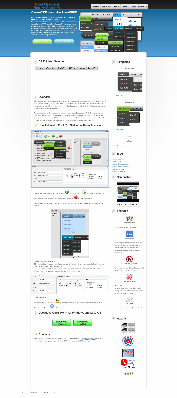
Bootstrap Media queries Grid (120, 166)
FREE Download (42, 41)
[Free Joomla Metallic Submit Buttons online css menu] (128, 377)
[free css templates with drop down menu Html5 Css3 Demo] (128, 206)
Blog (134, 7)
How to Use (106, 7)
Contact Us (142, 7)
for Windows (61, 322)
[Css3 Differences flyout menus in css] (128, 369)
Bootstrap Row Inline (117, 169)
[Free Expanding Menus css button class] (128, 358)
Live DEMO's (64, 41)
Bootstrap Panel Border (118, 171)
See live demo (119, 96)
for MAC (82, 322)
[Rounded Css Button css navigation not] (128, 348)
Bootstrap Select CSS (117, 162)
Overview (95, 7)
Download (126, 7)
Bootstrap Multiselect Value (119, 164)
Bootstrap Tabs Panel (117, 159)
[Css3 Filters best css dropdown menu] (128, 334)
